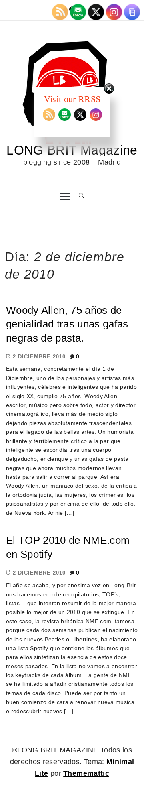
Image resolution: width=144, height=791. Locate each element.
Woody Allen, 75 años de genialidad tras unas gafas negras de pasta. (67, 324)
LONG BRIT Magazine (71, 150)
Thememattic (86, 773)
